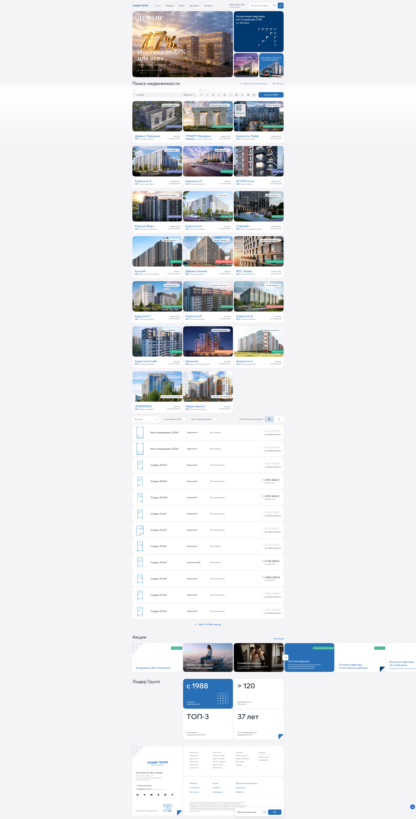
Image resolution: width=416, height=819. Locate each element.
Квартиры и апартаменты (246, 783)
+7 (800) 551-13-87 (150, 789)
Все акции (279, 639)
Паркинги (240, 792)
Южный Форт (218, 765)
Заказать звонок (235, 7)
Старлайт (239, 753)
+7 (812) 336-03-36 (143, 786)
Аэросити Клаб (218, 756)
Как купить (194, 6)
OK (274, 812)
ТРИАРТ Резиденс (219, 762)
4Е (248, 95)
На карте (280, 83)
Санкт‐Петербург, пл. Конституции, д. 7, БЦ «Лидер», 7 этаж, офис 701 (149, 778)
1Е (213, 95)
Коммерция (218, 792)
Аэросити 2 (194, 753)
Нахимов (264, 753)
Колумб (241, 765)
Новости (216, 788)
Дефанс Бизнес (241, 756)
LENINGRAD (263, 760)
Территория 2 (264, 757)
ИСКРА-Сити (217, 768)
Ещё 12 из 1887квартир (209, 624)
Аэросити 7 (194, 768)
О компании (195, 788)
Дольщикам (241, 788)
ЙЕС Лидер (240, 762)
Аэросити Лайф (219, 759)
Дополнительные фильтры (255, 83)
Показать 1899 (271, 95)
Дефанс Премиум (242, 759)
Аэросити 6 (194, 765)
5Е (254, 95)
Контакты (208, 6)
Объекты (170, 6)
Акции (181, 6)
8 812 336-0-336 (237, 4)
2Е (225, 95)
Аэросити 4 (194, 759)
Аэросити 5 (194, 762)
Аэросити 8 (217, 753)
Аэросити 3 (194, 756)
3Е (236, 95)
